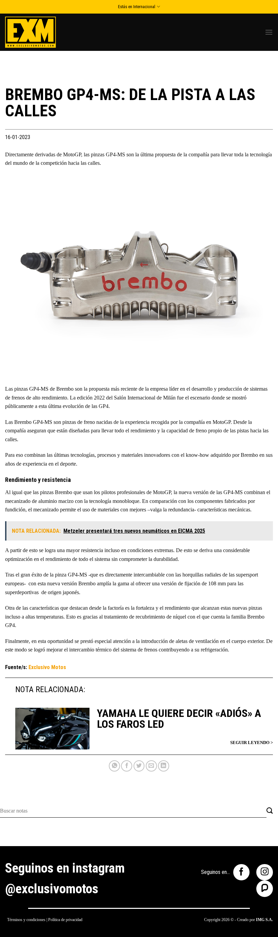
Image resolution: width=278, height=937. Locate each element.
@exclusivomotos (51, 889)
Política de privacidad (65, 920)
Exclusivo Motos (47, 667)
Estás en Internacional (136, 6)
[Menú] (269, 32)
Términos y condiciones (26, 920)
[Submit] (269, 811)
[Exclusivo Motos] (30, 32)
